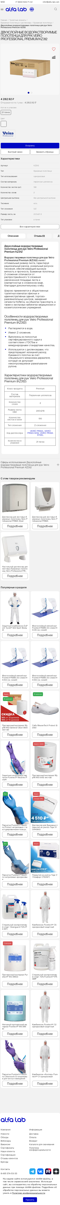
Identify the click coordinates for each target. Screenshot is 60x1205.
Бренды (4, 1162)
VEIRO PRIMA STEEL (45, 434)
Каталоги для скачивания (41, 1144)
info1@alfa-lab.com (51, 2)
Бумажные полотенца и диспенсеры (16, 23)
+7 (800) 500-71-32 (24, 2)
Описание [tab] (13, 236)
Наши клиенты (8, 1151)
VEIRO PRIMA (36, 431)
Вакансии (5, 1144)
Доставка (33, 1134)
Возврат (33, 1141)
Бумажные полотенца (42, 23)
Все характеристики (30, 226)
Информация (35, 1130)
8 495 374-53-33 (9, 1173)
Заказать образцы (45, 152)
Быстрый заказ (15, 152)
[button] (28, 93)
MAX (3, 2)
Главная (4, 20)
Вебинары (6, 1141)
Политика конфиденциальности (40, 1149)
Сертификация (8, 1155)
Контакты (5, 1169)
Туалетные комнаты (17, 20)
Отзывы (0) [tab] (39, 236)
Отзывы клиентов (9, 1158)
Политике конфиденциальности (28, 1192)
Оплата (32, 1137)
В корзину (30, 145)
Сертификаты (7, 1148)
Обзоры (4, 1137)
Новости (5, 1134)
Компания (6, 1130)
